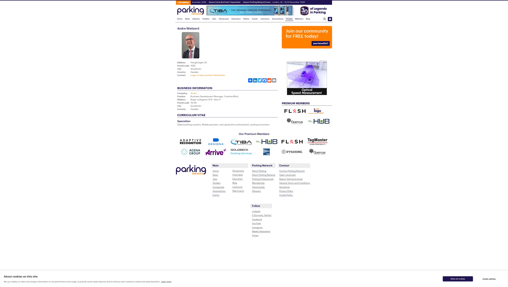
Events (255, 19)
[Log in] (330, 19)
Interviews (237, 175)
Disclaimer (284, 187)
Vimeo (255, 235)
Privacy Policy (286, 191)
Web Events (238, 191)
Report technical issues (291, 179)
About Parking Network (263, 175)
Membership (258, 183)
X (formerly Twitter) (261, 215)
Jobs (214, 19)
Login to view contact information (207, 75)
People (289, 19)
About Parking (259, 171)
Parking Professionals (263, 179)
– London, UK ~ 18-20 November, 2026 (265, 2)
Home (179, 19)
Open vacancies (287, 175)
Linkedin (256, 211)
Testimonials (258, 187)
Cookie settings (489, 279)
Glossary (256, 191)
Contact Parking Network (292, 171)
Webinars (299, 19)
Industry (196, 19)
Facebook (257, 219)
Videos (246, 19)
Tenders (205, 19)
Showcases (224, 19)
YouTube (256, 223)
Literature (264, 19)
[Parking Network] (190, 10)
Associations (278, 19)
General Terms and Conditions (294, 183)
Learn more (166, 281)
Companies (218, 187)
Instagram (257, 228)
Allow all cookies (458, 279)
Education (236, 19)
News (187, 19)
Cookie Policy (286, 195)
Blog (308, 19)
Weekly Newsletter (261, 231)
